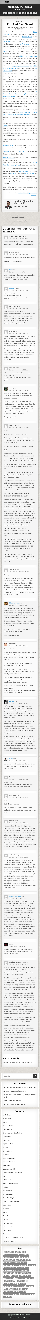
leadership (14, 1276)
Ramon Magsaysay (8, 1289)
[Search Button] (35, 13)
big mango (14, 173)
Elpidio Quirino (7, 1262)
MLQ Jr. (6, 1176)
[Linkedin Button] (10, 13)
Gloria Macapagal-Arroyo (11, 1268)
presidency (22, 1284)
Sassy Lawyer (29, 173)
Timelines (6, 1234)
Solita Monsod (21, 151)
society (22, 1294)
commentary (7, 1257)
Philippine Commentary (28, 56)
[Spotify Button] (26, 13)
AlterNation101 (8, 158)
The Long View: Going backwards (15, 1091)
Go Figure (6, 151)
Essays (5, 1147)
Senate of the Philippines (11, 1294)
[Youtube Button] (17, 13)
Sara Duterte (16, 1292)
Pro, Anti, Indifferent (20, 24)
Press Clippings (8, 1194)
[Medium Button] (20, 13)
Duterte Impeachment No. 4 (13, 1100)
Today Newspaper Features (13, 1237)
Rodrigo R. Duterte (22, 1289)
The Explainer (8, 1223)
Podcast (5, 1187)
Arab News (7, 1115)
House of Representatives (11, 1270)
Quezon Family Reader (11, 1201)
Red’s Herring (25, 44)
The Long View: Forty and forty (14, 1104)
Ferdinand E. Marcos (20, 1262)
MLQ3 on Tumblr (9, 1180)
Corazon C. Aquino (9, 1260)
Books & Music (8, 1126)
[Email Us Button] (32, 13)
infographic (24, 1270)
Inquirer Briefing (9, 1158)
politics (14, 1284)
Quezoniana (7, 1205)
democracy (19, 1260)
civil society (25, 1255)
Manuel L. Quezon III (20, 6)
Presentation (7, 1191)
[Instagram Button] (13, 13)
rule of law (6, 1292)
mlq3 (11, 759)
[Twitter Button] (4, 13)
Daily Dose (20, 21)
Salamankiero (8, 145)
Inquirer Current (9, 1162)
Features (6, 1154)
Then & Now (7, 1230)
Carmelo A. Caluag (8, 1255)
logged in (15, 1062)
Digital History (8, 1144)
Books (5, 1122)
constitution (24, 1257)
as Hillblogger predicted (22, 114)
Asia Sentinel (7, 1118)
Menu (7, 2)
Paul (10, 270)
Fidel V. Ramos (22, 1265)
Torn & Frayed (24, 171)
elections (28, 1260)
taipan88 (12, 288)
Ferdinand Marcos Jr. (9, 1265)
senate (24, 1292)
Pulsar (5, 126)
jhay (10, 388)
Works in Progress (9, 1241)
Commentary (7, 1129)
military (24, 193)
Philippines (30, 193)
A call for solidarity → (20, 217)
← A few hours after (20, 221)
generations (32, 1265)
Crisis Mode (7, 1136)
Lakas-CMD (6, 1276)
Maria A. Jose (14, 603)
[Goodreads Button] (29, 13)
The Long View (8, 1227)
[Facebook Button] (7, 13)
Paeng (5, 51)
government (24, 1268)
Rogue (5, 1212)
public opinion (20, 1286)
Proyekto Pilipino (9, 1198)
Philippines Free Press (11, 1183)
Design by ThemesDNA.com (20, 1318)
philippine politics (22, 1281)
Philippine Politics (9, 96)
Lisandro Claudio (25, 1276)
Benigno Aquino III (8, 1252)
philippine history (9, 1281)
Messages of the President (12, 1173)
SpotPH (5, 1219)
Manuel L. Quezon (8, 1278)
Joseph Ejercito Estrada (22, 1273)
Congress (16, 1257)
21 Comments (20, 29)
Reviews (6, 1209)
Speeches (6, 1216)
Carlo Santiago (20, 1252)
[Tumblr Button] (23, 13)
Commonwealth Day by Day (12, 1133)
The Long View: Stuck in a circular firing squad (19, 1087)
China (17, 1255)
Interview (6, 1165)
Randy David (27, 37)
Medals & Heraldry (9, 1169)
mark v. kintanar (15, 896)
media (20, 193)
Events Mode (7, 1151)
